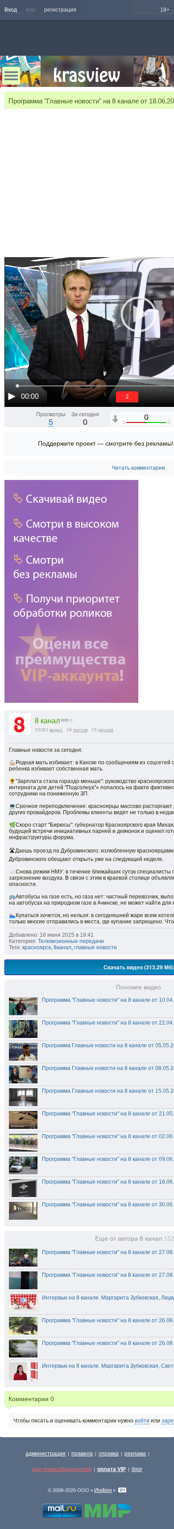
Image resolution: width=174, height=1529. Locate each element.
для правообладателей (61, 1469)
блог (137, 1469)
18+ (165, 10)
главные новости (95, 947)
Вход (10, 10)
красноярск (36, 947)
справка (109, 1454)
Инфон (103, 1490)
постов (80, 729)
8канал (62, 947)
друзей (105, 729)
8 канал (47, 721)
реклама (135, 1454)
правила (82, 1454)
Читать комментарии (138, 468)
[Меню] (11, 76)
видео (56, 729)
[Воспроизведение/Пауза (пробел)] (11, 396)
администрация (45, 1454)
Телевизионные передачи (71, 941)
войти (142, 1421)
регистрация (60, 10)
